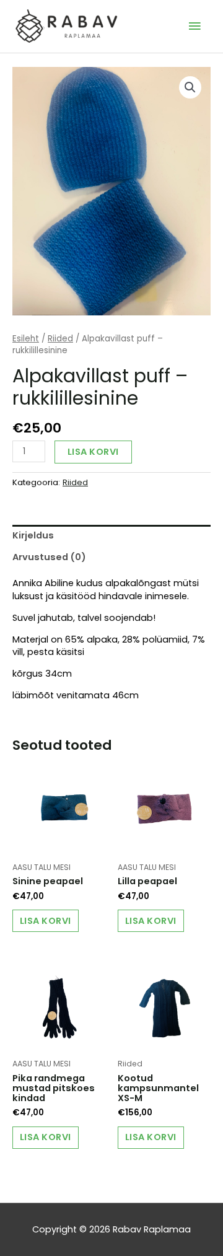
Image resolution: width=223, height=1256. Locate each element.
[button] (190, 87)
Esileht (25, 339)
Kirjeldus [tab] (33, 535)
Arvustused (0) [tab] (49, 557)
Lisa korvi (93, 452)
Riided (60, 339)
